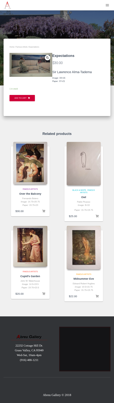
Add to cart (20, 98)
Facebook (57, 385)
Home (12, 47)
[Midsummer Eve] (84, 247)
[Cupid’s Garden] (30, 246)
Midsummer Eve (83, 278)
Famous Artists (21, 47)
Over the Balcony (30, 193)
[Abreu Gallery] (8, 5)
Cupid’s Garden (30, 276)
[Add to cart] (43, 211)
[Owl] (84, 163)
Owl (83, 197)
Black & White (79, 190)
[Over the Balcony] (30, 163)
